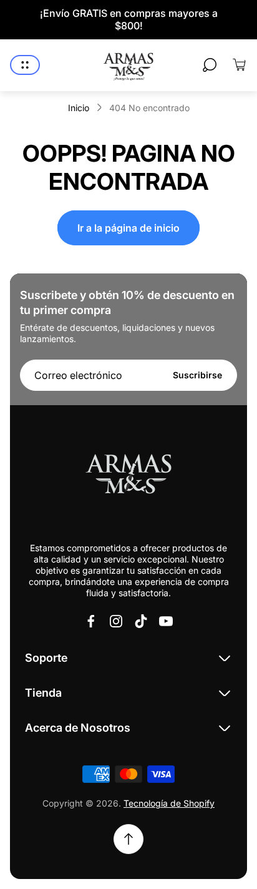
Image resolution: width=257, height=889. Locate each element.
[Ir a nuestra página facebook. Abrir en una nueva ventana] (91, 621)
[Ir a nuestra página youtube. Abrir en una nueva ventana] (165, 621)
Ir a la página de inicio (128, 228)
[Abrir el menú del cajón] (25, 65)
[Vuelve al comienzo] (128, 839)
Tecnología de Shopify (169, 803)
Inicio (78, 107)
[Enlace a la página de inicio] (128, 476)
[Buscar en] (209, 65)
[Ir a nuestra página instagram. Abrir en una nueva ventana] (116, 621)
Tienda (43, 692)
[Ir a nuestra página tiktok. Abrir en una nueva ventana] (140, 621)
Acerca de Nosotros (77, 727)
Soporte (46, 657)
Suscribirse (197, 375)
